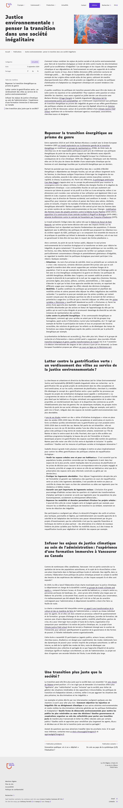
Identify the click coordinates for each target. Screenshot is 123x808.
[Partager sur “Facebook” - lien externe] (28, 71)
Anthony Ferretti (25, 801)
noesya (37, 801)
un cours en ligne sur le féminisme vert (95, 347)
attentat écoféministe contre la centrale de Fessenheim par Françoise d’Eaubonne (78, 217)
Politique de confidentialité (14, 789)
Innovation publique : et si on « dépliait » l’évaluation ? (62, 747)
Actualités (65, 5)
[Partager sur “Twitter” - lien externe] (38, 71)
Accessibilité (9, 787)
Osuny (47, 801)
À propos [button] (20, 5)
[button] (96, 29)
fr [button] (115, 5)
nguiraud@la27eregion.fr (54, 734)
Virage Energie (66, 98)
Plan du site (9, 784)
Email (113, 799)
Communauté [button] (35, 5)
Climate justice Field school (56, 627)
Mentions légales (10, 781)
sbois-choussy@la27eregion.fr (84, 732)
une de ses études (53, 417)
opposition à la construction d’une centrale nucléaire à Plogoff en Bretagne (75, 214)
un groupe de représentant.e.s (79, 148)
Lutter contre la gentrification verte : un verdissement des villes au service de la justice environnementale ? (21, 92)
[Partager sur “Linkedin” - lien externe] (33, 71)
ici (80, 336)
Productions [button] (50, 5)
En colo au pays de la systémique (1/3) (102, 745)
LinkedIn (112, 801)
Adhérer (94, 5)
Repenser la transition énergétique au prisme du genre (20, 85)
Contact (83, 5)
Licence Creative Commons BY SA (51, 799)
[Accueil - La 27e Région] (9, 5)
